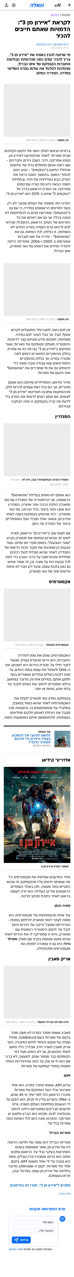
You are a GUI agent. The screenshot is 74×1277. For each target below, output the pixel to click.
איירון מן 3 (64, 1194)
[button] (58, 5)
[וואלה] (37, 5)
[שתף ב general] (6, 5)
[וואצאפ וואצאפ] (14, 5)
